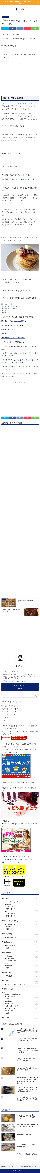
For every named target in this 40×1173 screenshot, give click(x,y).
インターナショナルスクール (21, 984)
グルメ (21, 999)
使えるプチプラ (21, 924)
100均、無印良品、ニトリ (21, 994)
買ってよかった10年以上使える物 (22, 179)
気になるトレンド (21, 1006)
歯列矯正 (21, 965)
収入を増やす (21, 909)
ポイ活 (21, 904)
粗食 (21, 968)
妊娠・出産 (20, 972)
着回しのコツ (21, 929)
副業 (21, 948)
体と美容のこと (20, 952)
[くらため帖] (20, 10)
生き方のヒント (21, 1010)
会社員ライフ (21, 945)
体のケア (21, 963)
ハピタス (6, 856)
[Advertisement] (17, 79)
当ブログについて (21, 937)
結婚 (21, 1013)
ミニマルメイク (21, 960)
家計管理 (21, 911)
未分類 (20, 1017)
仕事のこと (20, 942)
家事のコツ (21, 1001)
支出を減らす (21, 913)
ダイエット (21, 956)
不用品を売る (21, 906)
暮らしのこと (5, 17)
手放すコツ (21, 1003)
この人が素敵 (21, 996)
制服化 (21, 926)
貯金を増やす (21, 916)
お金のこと (20, 898)
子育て (20, 981)
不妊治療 (21, 976)
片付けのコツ (21, 1008)
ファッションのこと (20, 921)
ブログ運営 (20, 934)
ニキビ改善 (21, 958)
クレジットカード (21, 902)
